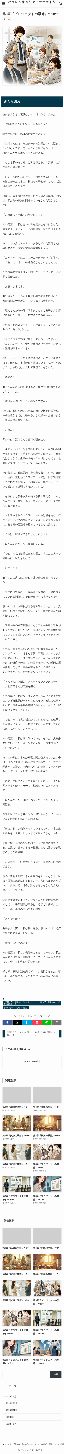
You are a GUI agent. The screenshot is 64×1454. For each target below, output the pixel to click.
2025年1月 (11, 1396)
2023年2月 (11, 1417)
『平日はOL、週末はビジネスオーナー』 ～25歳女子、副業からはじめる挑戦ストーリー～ (32, 1003)
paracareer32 (32, 1061)
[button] (7, 1022)
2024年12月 (12, 1403)
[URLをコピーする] (56, 1022)
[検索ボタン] (60, 3)
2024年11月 (11, 1410)
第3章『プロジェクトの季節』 (16, 1008)
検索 (56, 1374)
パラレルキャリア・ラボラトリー (32, 3)
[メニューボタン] (3, 3)
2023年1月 (11, 1424)
